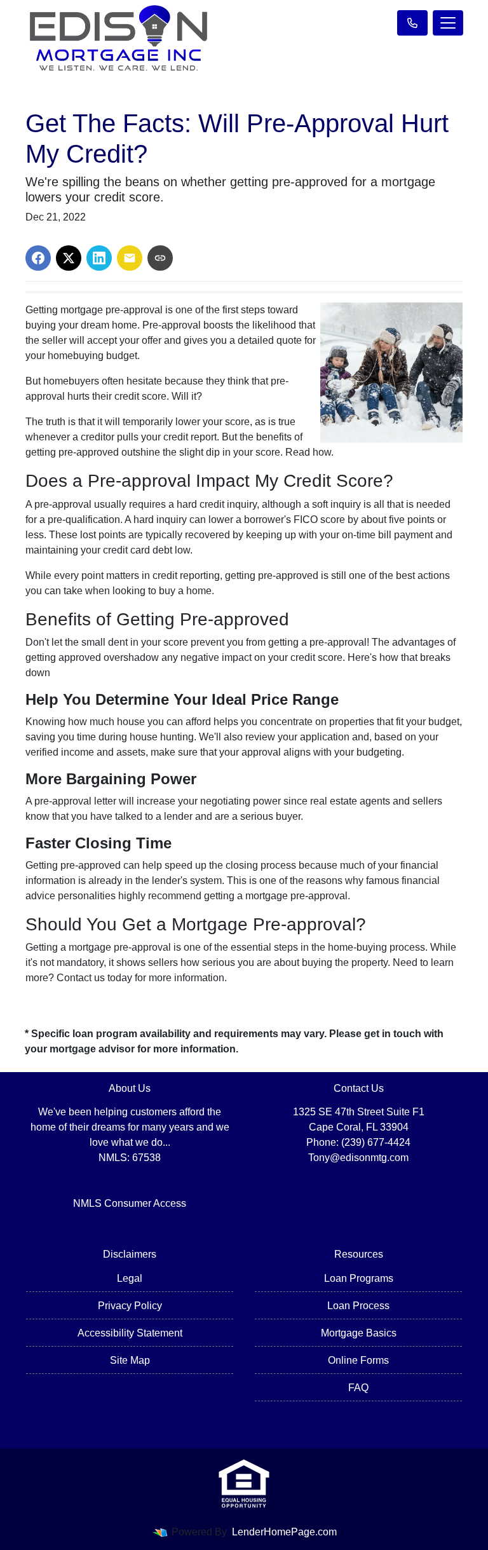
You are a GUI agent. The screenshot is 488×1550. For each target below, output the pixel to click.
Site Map (130, 1360)
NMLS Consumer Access (129, 1203)
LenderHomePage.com (284, 1531)
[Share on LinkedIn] (99, 258)
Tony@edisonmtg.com (358, 1157)
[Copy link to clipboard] (160, 258)
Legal (129, 1278)
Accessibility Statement (130, 1333)
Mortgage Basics (358, 1333)
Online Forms (358, 1360)
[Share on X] (68, 258)
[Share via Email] (129, 258)
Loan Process (358, 1305)
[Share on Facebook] (38, 258)
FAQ (358, 1387)
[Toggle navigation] (448, 23)
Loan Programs (358, 1278)
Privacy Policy (130, 1305)
